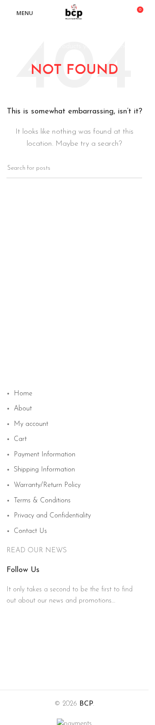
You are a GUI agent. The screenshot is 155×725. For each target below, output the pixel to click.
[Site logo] (74, 12)
